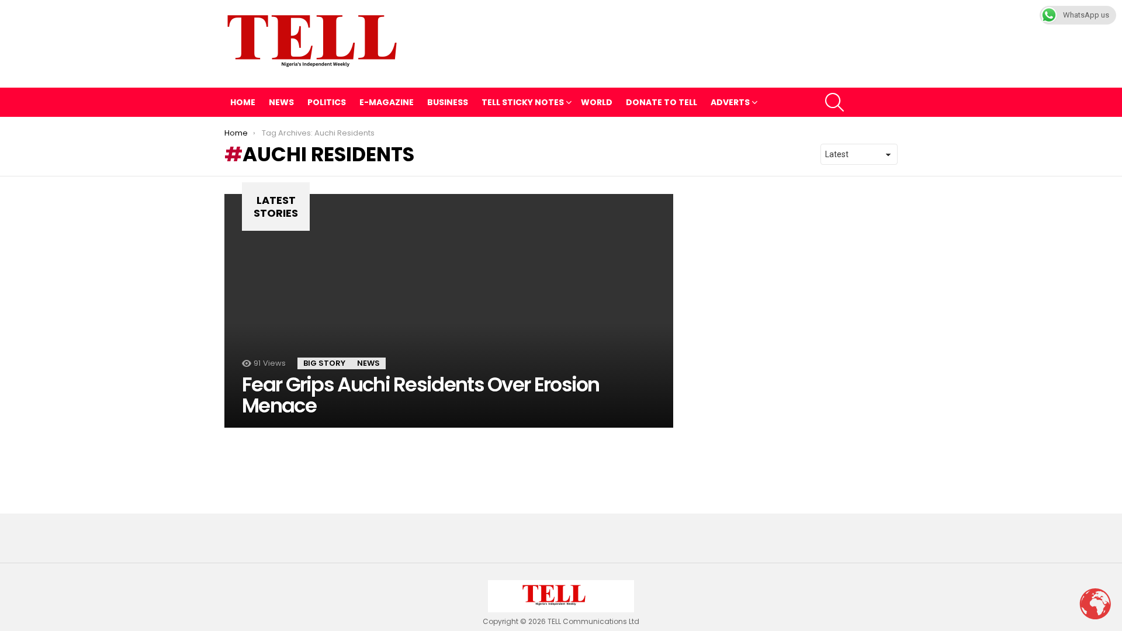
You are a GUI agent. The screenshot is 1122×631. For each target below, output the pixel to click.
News (281, 102)
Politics (326, 102)
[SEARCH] (834, 102)
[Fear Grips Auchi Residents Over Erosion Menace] (448, 311)
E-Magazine (386, 102)
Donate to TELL (661, 102)
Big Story (324, 363)
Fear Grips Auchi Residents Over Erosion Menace (421, 394)
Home (242, 102)
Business (447, 102)
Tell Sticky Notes (523, 102)
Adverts (730, 102)
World (596, 102)
